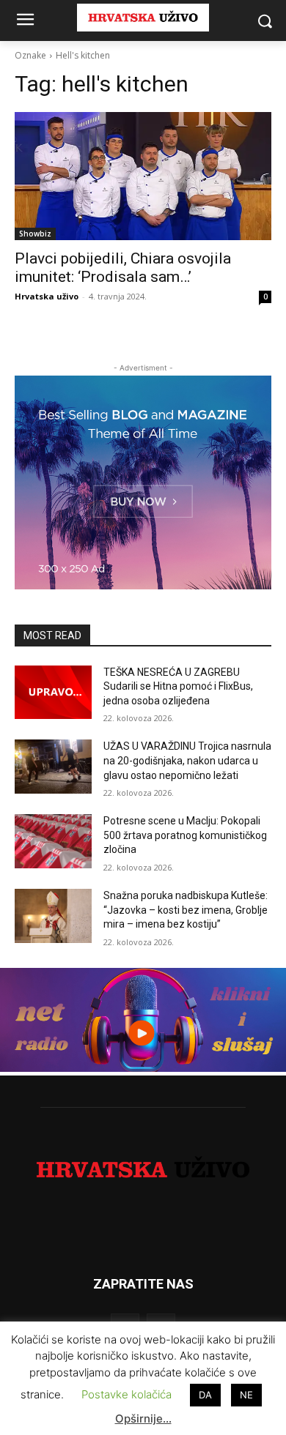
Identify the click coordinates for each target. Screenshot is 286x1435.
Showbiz (35, 233)
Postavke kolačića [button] (126, 1394)
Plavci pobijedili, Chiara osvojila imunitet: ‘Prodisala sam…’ (123, 268)
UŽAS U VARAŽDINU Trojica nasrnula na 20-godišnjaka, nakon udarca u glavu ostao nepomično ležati (187, 760)
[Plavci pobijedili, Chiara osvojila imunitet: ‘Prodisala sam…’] (143, 176)
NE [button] (246, 1395)
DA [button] (205, 1395)
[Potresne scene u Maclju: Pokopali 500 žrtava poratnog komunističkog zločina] (53, 841)
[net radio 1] (143, 1068)
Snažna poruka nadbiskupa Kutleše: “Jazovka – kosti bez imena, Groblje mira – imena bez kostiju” (185, 910)
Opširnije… (143, 1418)
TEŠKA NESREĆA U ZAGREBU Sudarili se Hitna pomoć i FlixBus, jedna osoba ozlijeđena (178, 686)
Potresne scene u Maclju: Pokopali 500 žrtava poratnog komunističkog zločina (185, 835)
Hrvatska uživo (46, 296)
